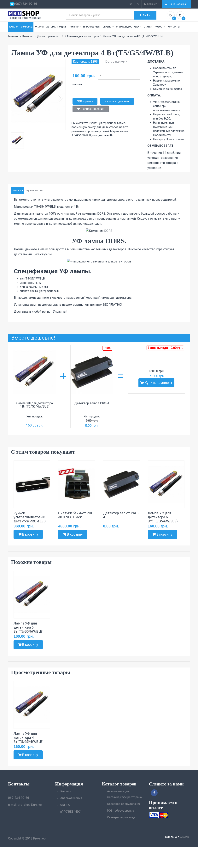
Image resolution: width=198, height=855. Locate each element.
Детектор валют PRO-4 (91, 403)
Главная (13, 36)
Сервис (107, 27)
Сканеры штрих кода (121, 817)
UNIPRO (74, 27)
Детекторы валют (49, 36)
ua (131, 4)
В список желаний (92, 108)
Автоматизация (56, 27)
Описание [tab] (17, 190)
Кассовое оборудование (124, 804)
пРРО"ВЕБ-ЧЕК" (91, 27)
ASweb (184, 837)
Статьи (148, 27)
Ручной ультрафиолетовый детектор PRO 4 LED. (30, 517)
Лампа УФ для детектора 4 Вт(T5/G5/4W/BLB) (34, 405)
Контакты (174, 27)
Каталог (39, 27)
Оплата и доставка (127, 27)
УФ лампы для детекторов (82, 36)
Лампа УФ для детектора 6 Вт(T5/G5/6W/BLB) (163, 517)
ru (138, 4)
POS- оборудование (120, 810)
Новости (160, 27)
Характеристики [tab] (34, 190)
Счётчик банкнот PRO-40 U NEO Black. (76, 515)
